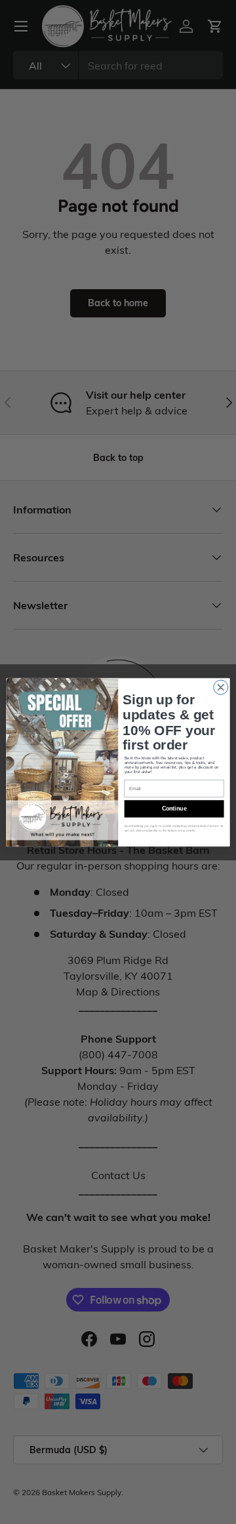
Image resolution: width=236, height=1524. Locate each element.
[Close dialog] (221, 687)
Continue (174, 808)
